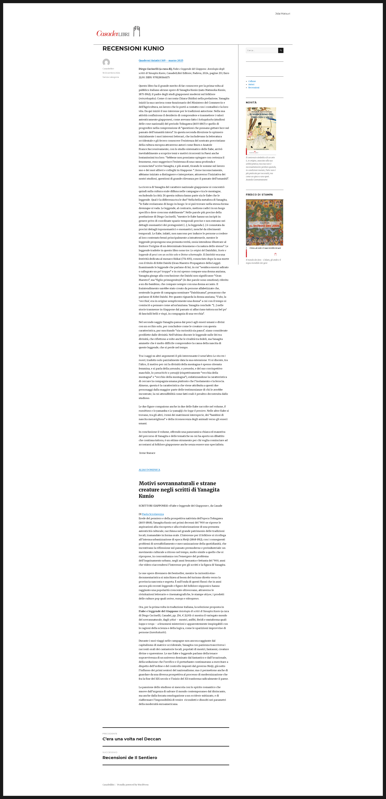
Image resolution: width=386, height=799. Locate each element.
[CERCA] (280, 50)
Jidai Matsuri (282, 13)
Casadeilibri (108, 68)
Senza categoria (111, 77)
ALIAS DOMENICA (149, 469)
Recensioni (253, 87)
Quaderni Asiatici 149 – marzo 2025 (161, 60)
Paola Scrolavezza (153, 514)
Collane (252, 81)
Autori (251, 84)
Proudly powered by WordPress (133, 784)
